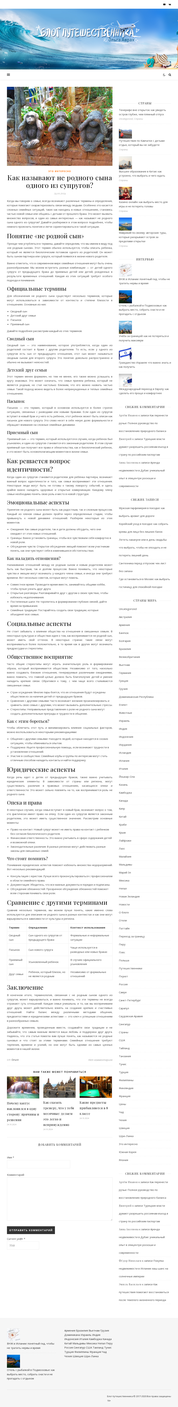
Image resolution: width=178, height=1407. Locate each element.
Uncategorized (128, 609)
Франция (124, 1096)
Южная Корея (127, 1152)
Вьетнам (124, 665)
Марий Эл (125, 872)
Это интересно (59, 171)
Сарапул (124, 1008)
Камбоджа (125, 792)
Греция (123, 680)
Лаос (122, 848)
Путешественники (130, 968)
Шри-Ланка (126, 1136)
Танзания (125, 1056)
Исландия (125, 752)
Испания (124, 760)
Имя (10, 1157)
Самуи (123, 992)
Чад (121, 1112)
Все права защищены (159, 1396)
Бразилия (125, 649)
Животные (125, 712)
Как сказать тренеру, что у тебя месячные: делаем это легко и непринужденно (58, 1113)
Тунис (122, 1064)
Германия (125, 673)
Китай (122, 816)
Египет (123, 704)
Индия (123, 728)
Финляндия (126, 1088)
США (122, 1040)
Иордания (125, 744)
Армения (124, 625)
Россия (123, 984)
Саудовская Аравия (131, 1016)
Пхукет (123, 976)
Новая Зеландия (129, 896)
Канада (123, 800)
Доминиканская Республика (136, 696)
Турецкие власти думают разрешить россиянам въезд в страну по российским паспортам (143, 446)
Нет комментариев (100, 1060)
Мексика (124, 880)
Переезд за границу (132, 936)
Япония (123, 1160)
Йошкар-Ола (127, 776)
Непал (123, 888)
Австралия (125, 617)
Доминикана (72, 1335)
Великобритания (129, 657)
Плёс (122, 952)
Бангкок (124, 633)
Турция (123, 1072)
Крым (122, 832)
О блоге (124, 912)
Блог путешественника (120, 1396)
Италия (123, 768)
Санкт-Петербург (130, 1000)
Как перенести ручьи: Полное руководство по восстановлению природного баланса (143, 423)
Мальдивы (125, 864)
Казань (123, 784)
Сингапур (124, 1024)
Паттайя (124, 928)
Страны (123, 1032)
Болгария (125, 641)
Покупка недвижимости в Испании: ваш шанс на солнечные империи (143, 1268)
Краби (123, 824)
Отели (123, 920)
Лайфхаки (125, 840)
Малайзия (125, 856)
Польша (124, 960)
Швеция (124, 1128)
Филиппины (126, 1080)
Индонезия (126, 736)
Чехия (123, 1120)
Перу (122, 944)
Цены (122, 1104)
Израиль (124, 720)
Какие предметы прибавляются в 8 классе (94, 1108)
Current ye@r (16, 1239)
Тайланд (124, 1048)
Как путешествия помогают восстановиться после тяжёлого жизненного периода (144, 1292)
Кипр (122, 808)
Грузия (123, 688)
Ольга (15, 1059)
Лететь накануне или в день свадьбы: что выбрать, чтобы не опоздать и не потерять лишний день (143, 547)
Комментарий (15, 1174)
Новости (124, 904)
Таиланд (98, 1347)
